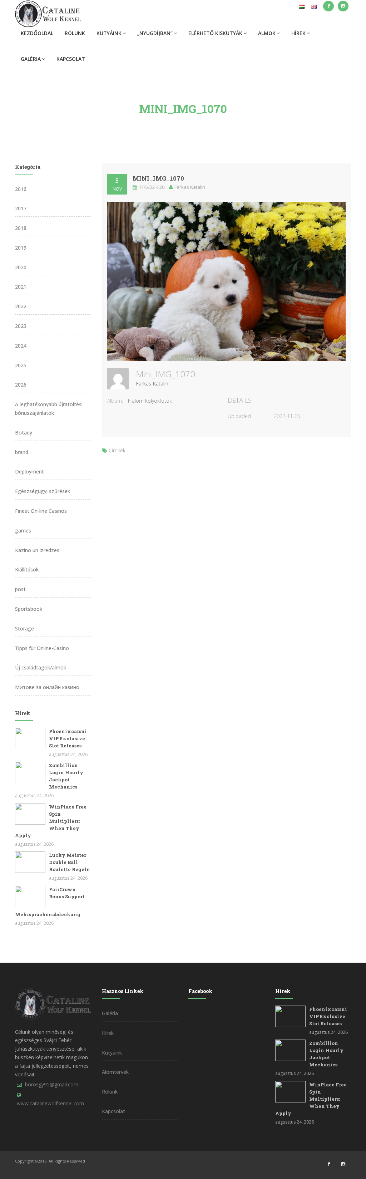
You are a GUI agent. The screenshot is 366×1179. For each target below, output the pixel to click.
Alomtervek (115, 1072)
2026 (20, 384)
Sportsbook (28, 608)
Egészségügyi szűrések (42, 491)
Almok (267, 33)
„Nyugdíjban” (155, 33)
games (23, 530)
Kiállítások (27, 569)
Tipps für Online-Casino (42, 648)
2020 (20, 267)
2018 (20, 228)
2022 (20, 306)
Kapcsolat (70, 58)
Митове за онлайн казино (47, 687)
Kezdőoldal (37, 33)
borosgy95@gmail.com (51, 1084)
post (20, 589)
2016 (20, 189)
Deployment (29, 471)
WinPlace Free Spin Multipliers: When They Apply (50, 821)
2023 (20, 326)
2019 (20, 247)
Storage (24, 628)
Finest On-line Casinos (41, 510)
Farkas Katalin (152, 383)
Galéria (31, 58)
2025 (20, 365)
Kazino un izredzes (37, 550)
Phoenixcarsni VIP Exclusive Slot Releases (68, 738)
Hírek (298, 33)
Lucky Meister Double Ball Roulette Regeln (69, 862)
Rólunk (75, 33)
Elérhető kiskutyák (215, 33)
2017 (20, 208)
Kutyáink (109, 33)
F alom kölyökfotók (150, 400)
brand (21, 452)
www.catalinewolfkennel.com (50, 1103)
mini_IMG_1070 (158, 178)
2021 (20, 286)
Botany (23, 432)
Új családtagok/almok (40, 667)
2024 (20, 345)
